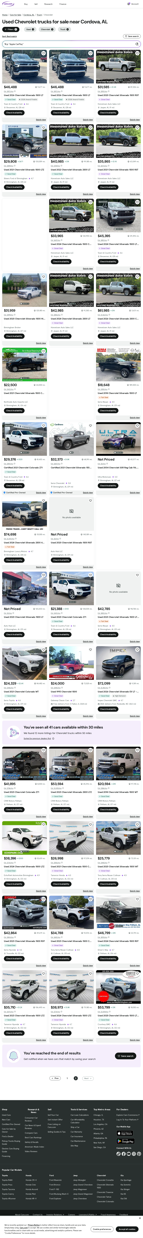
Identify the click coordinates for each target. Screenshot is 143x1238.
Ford (51, 1175)
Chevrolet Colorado (105, 1201)
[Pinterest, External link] (139, 1154)
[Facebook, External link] (124, 1154)
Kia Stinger (125, 1189)
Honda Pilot (31, 1194)
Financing (6, 1156)
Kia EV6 (124, 1198)
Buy (26, 4)
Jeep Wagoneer (80, 1189)
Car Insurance (77, 1136)
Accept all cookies (127, 1229)
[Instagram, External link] (134, 1154)
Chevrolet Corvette (105, 1180)
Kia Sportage (126, 1180)
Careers (71, 1214)
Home (5, 15)
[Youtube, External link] (129, 1154)
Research (48, 4)
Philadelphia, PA (100, 1138)
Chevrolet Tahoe (104, 1197)
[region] (71, 1226)
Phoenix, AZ (99, 1129)
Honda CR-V (31, 1180)
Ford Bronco (54, 1184)
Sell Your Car (53, 1115)
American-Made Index (34, 1147)
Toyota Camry (8, 1194)
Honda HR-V (31, 1198)
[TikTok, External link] (118, 1154)
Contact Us (37, 1214)
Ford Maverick (55, 1180)
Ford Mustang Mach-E (59, 1194)
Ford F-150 (54, 1189)
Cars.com (24, 1228)
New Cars (6, 1119)
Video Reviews (31, 1151)
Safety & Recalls (31, 1142)
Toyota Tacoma (8, 1189)
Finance (62, 4)
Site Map (74, 1145)
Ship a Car (75, 1127)
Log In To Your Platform (126, 1119)
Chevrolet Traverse (105, 1192)
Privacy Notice (34, 1225)
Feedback (124, 1214)
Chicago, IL (98, 1115)
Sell (35, 4)
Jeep (75, 1175)
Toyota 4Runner (9, 1198)
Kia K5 (123, 1194)
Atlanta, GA (98, 1133)
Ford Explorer (55, 1198)
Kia (122, 1175)
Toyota (5, 1175)
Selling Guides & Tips (56, 1132)
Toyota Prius (7, 1184)
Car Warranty (76, 1132)
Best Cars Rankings (33, 1137)
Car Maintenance (78, 1141)
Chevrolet (101, 1175)
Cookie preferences (102, 1229)
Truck (39, 15)
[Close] (140, 1218)
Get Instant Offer (55, 1119)
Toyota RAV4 (7, 1180)
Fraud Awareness (108, 1214)
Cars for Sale (15, 15)
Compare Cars (31, 1133)
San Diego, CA (100, 1147)
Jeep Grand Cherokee (83, 1184)
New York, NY (99, 1142)
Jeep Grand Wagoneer (83, 1194)
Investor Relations (54, 1214)
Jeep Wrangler (79, 1180)
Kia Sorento (126, 1184)
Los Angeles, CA (100, 1124)
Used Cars (6, 1115)
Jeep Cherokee (80, 1198)
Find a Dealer (7, 1136)
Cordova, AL (28, 15)
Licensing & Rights (86, 1214)
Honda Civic (31, 1184)
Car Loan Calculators (80, 1115)
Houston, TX (99, 1119)
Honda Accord (32, 1189)
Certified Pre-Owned (11, 1124)
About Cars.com (22, 1214)
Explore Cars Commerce (127, 1115)
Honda (28, 1175)
